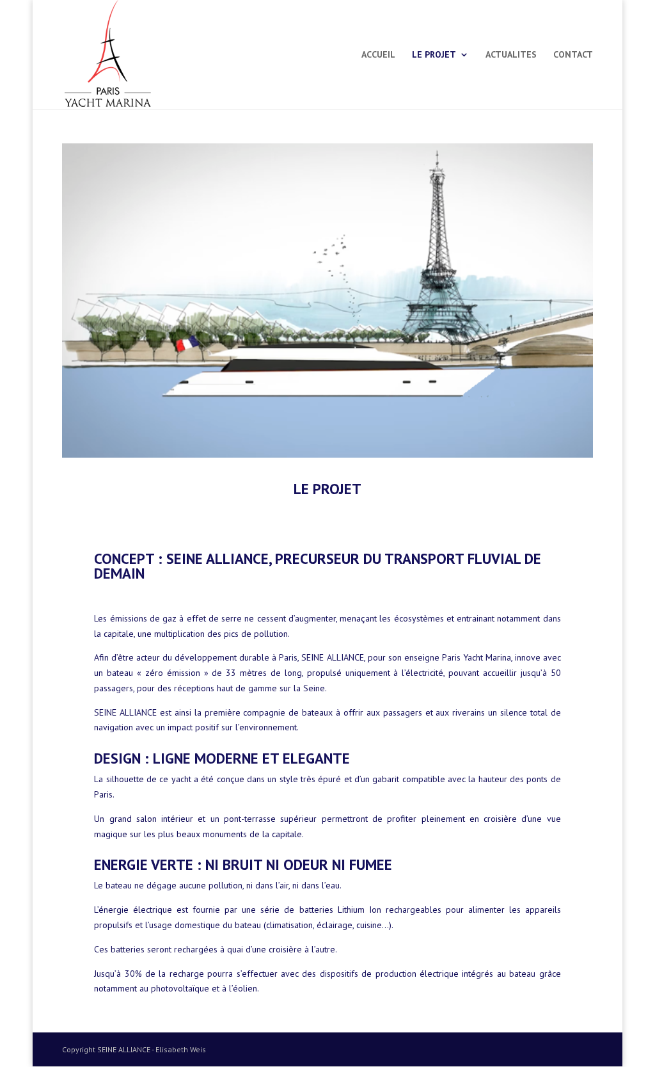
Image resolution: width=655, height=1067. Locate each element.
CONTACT (573, 55)
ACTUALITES (511, 55)
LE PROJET (434, 55)
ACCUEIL (378, 55)
